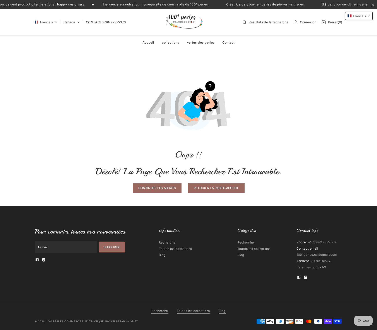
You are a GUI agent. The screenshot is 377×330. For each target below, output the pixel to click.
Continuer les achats (157, 188)
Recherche (167, 242)
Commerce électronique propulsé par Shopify (101, 321)
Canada (69, 22)
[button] (265, 22)
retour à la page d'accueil (216, 188)
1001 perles (54, 321)
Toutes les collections (175, 248)
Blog (162, 255)
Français (46, 22)
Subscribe (112, 247)
